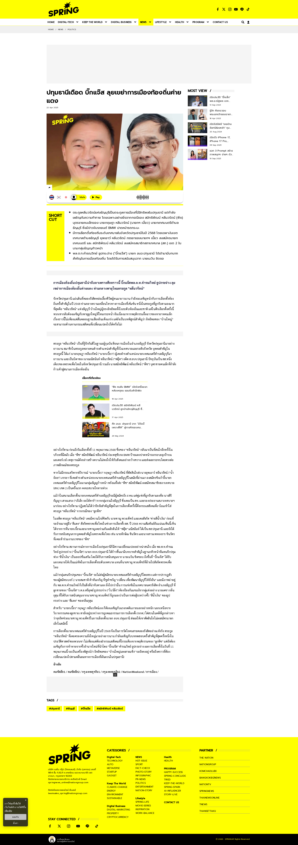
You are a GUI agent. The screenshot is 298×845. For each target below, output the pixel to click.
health (168, 766)
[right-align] (242, 22)
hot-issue (141, 766)
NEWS (60, 29)
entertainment (144, 792)
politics (140, 788)
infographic (143, 780)
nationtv (205, 789)
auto (110, 769)
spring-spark (172, 792)
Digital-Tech (114, 762)
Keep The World (116, 788)
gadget (112, 780)
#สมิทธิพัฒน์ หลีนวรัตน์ (110, 714)
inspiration (142, 814)
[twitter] (60, 187)
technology (115, 766)
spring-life (142, 807)
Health (168, 762)
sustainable (114, 803)
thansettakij (207, 816)
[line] (66, 188)
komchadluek (208, 776)
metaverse (113, 773)
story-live (170, 799)
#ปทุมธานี (54, 714)
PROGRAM (170, 773)
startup (112, 777)
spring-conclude (175, 781)
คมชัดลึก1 (59, 677)
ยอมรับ (15, 817)
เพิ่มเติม (8, 810)
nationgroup (207, 769)
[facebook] (55, 188)
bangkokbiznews (210, 783)
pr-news (140, 784)
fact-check (142, 773)
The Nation (206, 763)
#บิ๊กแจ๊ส (85, 714)
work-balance (144, 818)
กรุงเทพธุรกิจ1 (91, 677)
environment (115, 799)
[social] (218, 9)
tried (167, 784)
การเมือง (151, 677)
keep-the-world (174, 788)
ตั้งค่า (15, 823)
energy (111, 796)
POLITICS (72, 29)
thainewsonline (209, 803)
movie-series (143, 810)
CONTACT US (171, 807)
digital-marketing (118, 814)
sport (139, 769)
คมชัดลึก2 (74, 677)
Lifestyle (140, 803)
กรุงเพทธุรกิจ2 (111, 677)
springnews (206, 796)
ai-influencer (172, 796)
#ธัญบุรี (70, 714)
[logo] (63, 9)
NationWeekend (133, 677)
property (113, 818)
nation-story (143, 795)
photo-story (143, 777)
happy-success (173, 777)
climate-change (117, 792)
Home (51, 29)
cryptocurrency (118, 822)
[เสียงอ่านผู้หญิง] (79, 197)
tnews (203, 809)
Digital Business (116, 811)
